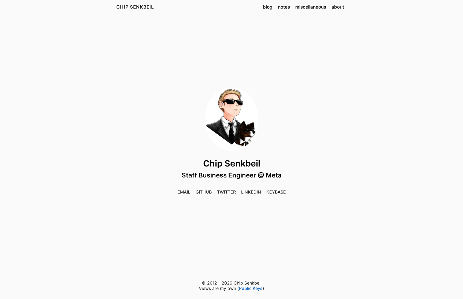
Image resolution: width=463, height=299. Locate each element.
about (337, 7)
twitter (226, 192)
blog (267, 7)
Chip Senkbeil (135, 7)
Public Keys (251, 288)
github (204, 192)
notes (284, 7)
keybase (276, 192)
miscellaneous (310, 7)
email (183, 192)
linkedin (251, 192)
